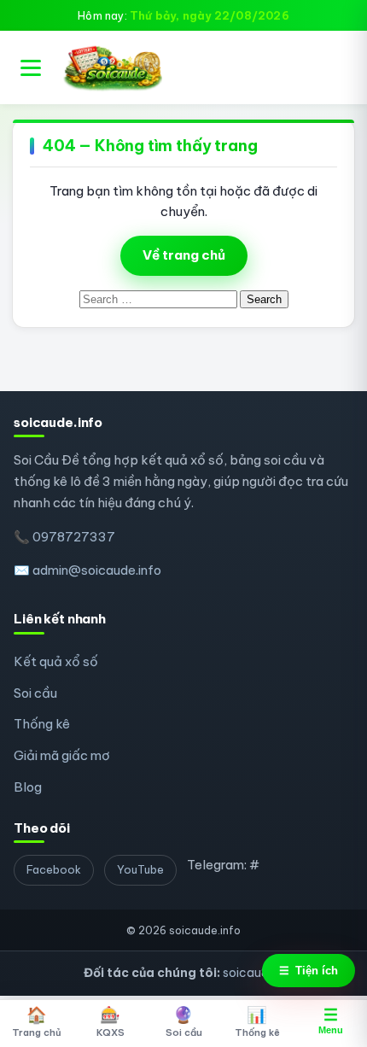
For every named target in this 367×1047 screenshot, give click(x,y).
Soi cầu (35, 693)
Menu (330, 1020)
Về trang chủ (184, 255)
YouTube (140, 869)
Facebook (53, 869)
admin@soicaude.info (96, 570)
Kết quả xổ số (56, 661)
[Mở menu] (31, 68)
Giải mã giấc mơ (62, 755)
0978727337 (73, 537)
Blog (28, 787)
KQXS (110, 1021)
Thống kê (42, 724)
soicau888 (253, 972)
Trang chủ (36, 1021)
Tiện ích (308, 970)
